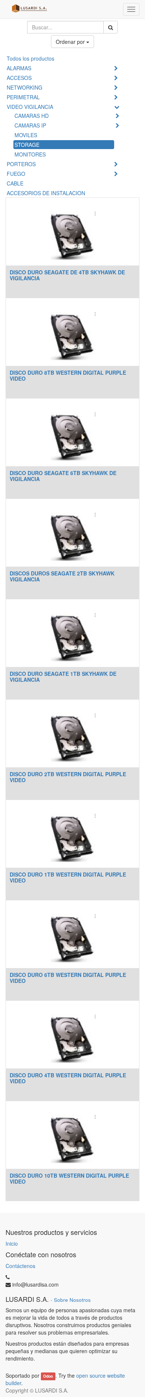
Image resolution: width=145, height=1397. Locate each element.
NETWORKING (24, 87)
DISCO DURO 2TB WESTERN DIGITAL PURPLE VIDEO (68, 776)
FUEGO (16, 173)
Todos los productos (30, 58)
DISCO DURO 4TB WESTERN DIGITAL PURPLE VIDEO (68, 1077)
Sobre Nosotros (72, 1299)
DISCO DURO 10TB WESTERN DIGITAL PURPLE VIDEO (69, 1178)
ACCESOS (19, 77)
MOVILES (25, 135)
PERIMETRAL (23, 97)
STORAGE (26, 144)
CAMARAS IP (30, 125)
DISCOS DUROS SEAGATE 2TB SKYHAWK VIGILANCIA (62, 576)
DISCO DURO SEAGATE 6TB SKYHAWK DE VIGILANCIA (63, 475)
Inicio (12, 1243)
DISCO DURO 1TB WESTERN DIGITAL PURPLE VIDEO (68, 877)
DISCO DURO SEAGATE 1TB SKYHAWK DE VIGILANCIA (63, 676)
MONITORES (30, 154)
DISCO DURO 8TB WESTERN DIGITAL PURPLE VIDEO (68, 375)
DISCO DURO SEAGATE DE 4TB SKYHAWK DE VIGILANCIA (67, 274)
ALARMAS (19, 68)
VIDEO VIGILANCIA (30, 106)
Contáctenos (20, 1265)
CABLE (15, 183)
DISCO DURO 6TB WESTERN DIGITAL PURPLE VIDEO (68, 977)
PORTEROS (21, 164)
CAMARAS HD (31, 115)
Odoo (48, 1376)
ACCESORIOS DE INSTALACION (46, 193)
